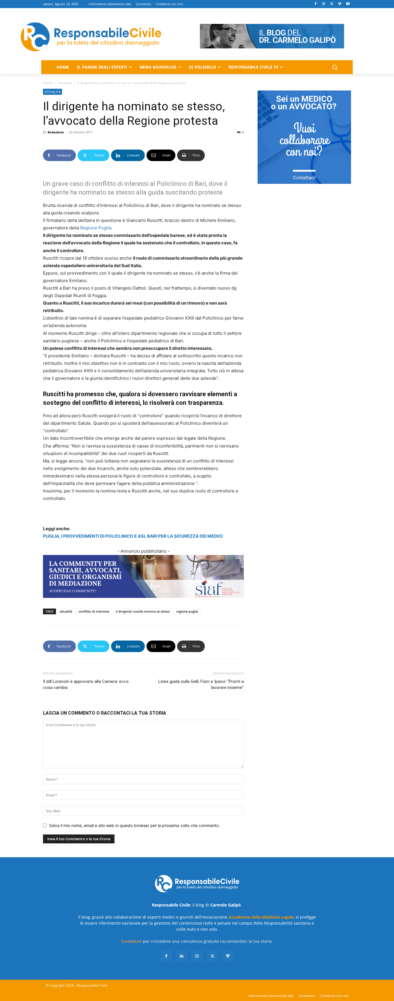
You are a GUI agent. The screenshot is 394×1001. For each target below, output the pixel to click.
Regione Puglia (95, 228)
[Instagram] (323, 4)
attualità (66, 611)
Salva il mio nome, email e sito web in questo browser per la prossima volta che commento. (134, 825)
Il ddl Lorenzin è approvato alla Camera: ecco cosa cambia (86, 684)
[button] (335, 67)
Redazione (56, 132)
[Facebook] (315, 4)
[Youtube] (347, 4)
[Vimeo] (339, 4)
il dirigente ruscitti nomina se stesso (143, 611)
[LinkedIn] (181, 956)
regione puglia (187, 611)
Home (48, 82)
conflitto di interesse (93, 611)
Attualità (65, 82)
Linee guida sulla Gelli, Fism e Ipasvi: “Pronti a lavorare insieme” (201, 684)
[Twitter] (332, 4)
